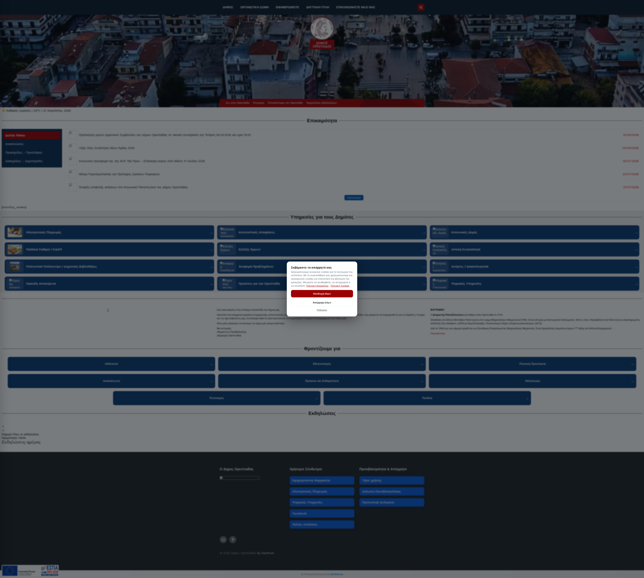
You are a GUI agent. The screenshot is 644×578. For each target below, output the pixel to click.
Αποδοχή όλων (322, 293)
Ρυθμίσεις (322, 310)
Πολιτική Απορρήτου (317, 285)
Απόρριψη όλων (322, 302)
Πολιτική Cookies (340, 285)
